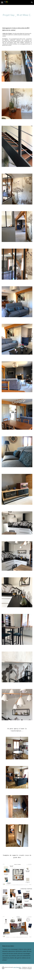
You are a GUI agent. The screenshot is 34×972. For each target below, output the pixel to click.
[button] (2, 2)
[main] (17, 14)
